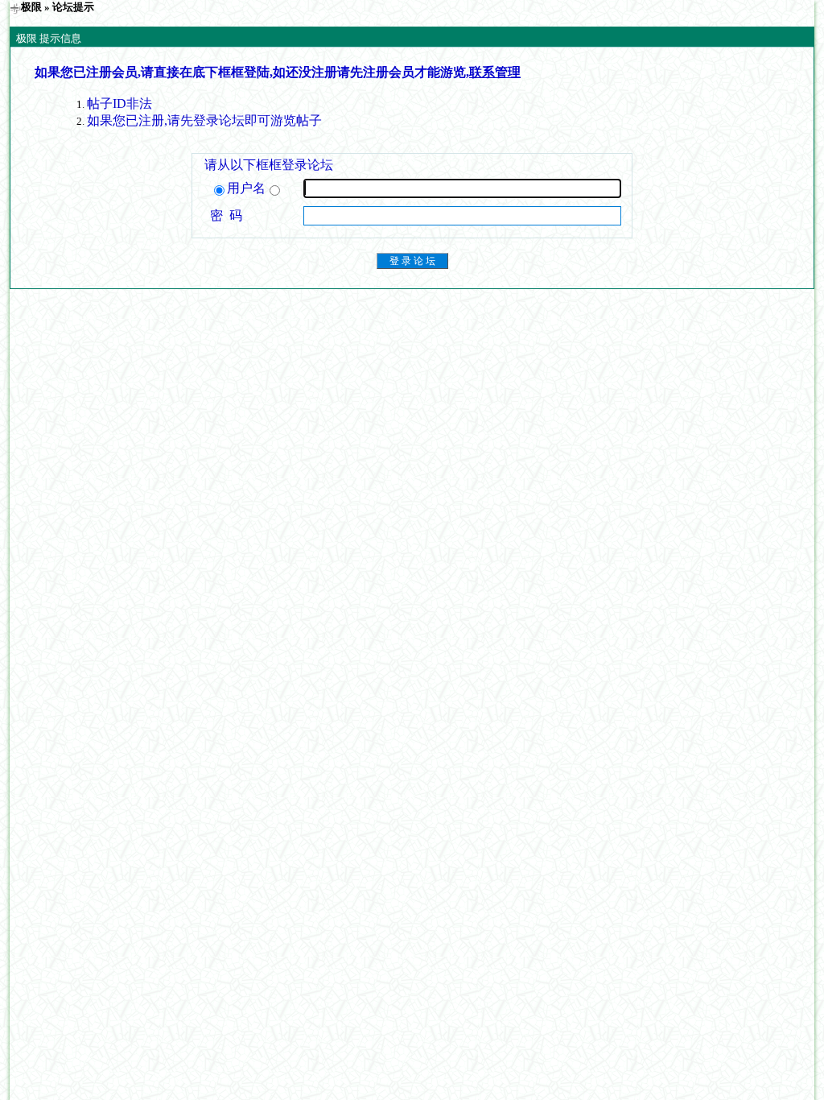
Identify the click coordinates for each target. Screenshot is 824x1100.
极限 (31, 7)
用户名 (246, 188)
